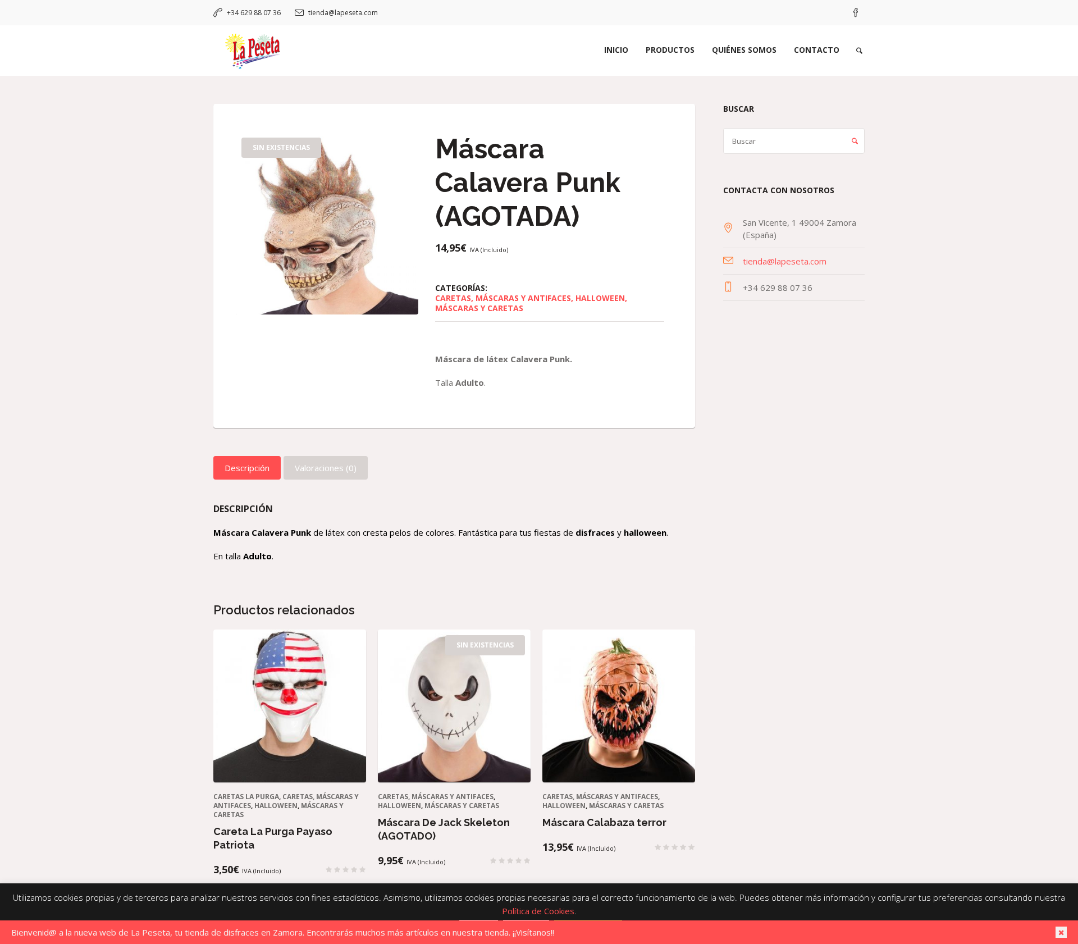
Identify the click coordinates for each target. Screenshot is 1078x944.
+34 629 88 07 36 (254, 12)
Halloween (600, 298)
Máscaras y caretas (479, 308)
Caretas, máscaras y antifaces (503, 298)
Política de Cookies (538, 910)
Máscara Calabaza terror (604, 822)
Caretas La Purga (246, 796)
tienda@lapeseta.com (343, 12)
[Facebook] (855, 13)
